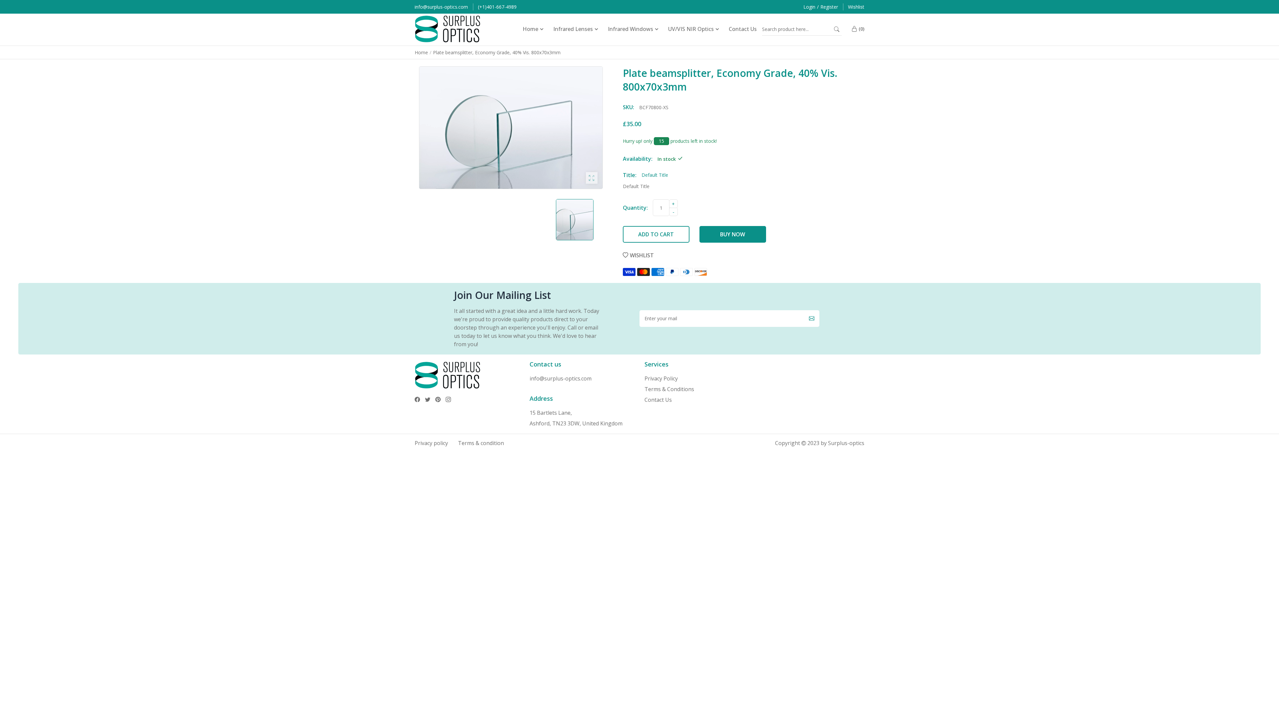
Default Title (636, 186)
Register (829, 7)
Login (809, 7)
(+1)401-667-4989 (497, 7)
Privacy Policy (661, 378)
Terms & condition (481, 443)
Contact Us (658, 399)
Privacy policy (431, 443)
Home (421, 52)
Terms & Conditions (669, 389)
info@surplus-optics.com (441, 7)
